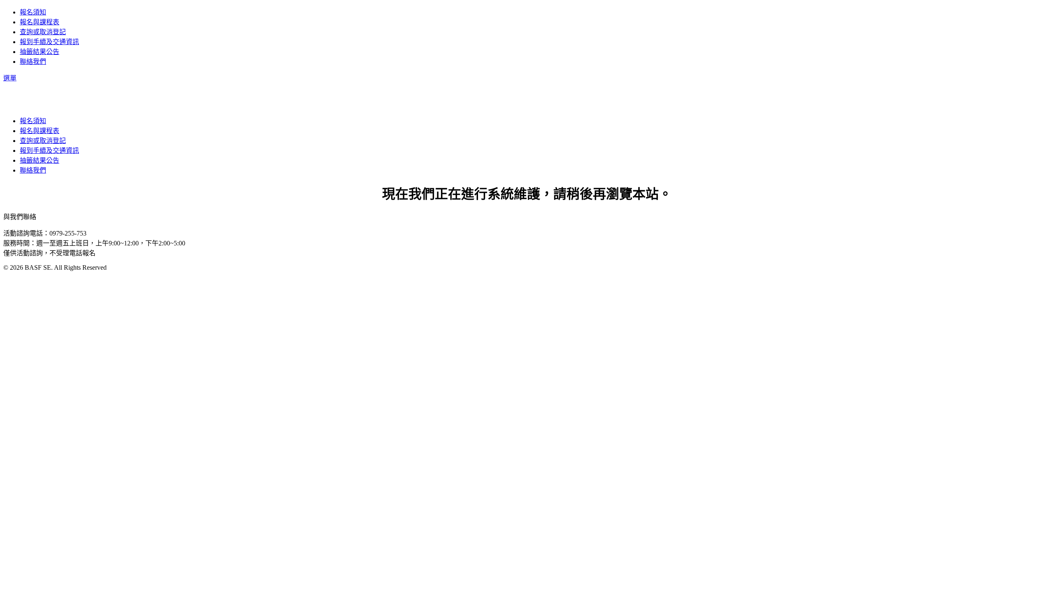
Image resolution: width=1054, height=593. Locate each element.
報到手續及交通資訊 (49, 41)
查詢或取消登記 (43, 31)
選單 (9, 78)
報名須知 (33, 12)
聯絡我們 (33, 61)
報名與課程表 (39, 22)
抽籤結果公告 (39, 51)
